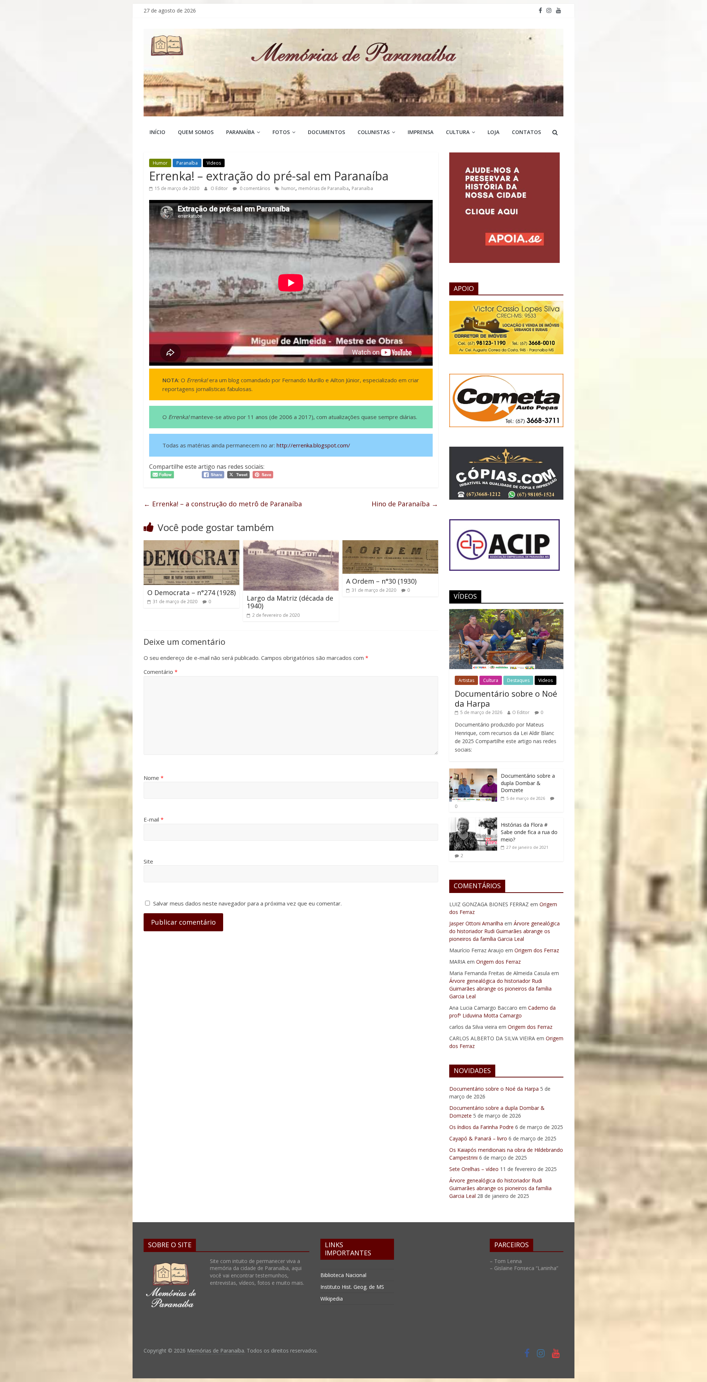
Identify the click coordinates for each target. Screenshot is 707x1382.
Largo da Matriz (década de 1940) (290, 602)
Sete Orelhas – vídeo (474, 1168)
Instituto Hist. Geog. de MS (352, 1286)
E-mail (153, 819)
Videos (214, 163)
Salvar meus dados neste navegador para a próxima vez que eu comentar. (247, 903)
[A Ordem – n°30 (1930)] (390, 545)
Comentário (160, 671)
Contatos (526, 132)
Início (157, 132)
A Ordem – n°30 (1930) (381, 581)
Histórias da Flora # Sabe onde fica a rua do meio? (529, 832)
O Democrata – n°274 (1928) (191, 592)
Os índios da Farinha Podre (481, 1126)
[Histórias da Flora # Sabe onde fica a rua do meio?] (473, 821)
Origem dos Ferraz (536, 950)
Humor (160, 163)
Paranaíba (240, 132)
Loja (493, 132)
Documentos (326, 132)
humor (288, 188)
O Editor (220, 188)
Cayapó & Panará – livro (478, 1138)
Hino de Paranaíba (405, 503)
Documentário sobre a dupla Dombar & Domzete (528, 783)
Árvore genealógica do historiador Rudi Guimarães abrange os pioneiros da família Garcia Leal (504, 931)
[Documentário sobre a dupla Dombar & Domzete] (473, 772)
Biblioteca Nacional (343, 1275)
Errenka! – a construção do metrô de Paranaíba (223, 503)
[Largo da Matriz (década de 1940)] (291, 545)
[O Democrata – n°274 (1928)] (191, 545)
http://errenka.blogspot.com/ (313, 445)
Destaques (518, 680)
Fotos (281, 132)
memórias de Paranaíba (323, 188)
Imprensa (420, 132)
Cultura (457, 132)
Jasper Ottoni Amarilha (476, 923)
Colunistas (374, 132)
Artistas (466, 680)
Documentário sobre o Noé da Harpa (506, 698)
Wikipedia (331, 1298)
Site (148, 861)
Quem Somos (196, 132)
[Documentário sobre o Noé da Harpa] (506, 612)
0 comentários (254, 188)
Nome (153, 777)
